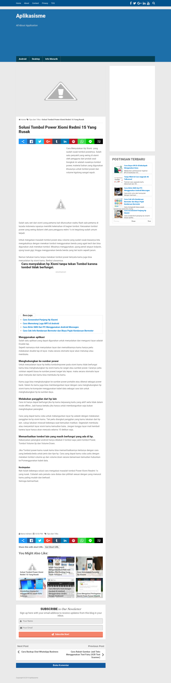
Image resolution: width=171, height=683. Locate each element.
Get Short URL (52, 547)
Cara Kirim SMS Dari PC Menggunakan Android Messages (51, 327)
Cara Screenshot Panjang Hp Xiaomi (40, 319)
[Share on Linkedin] (65, 141)
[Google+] (139, 3)
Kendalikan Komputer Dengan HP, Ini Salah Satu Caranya (31, 593)
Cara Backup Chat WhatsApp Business (39, 651)
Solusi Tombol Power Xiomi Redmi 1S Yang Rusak (57, 129)
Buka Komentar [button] (61, 665)
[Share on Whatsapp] (82, 141)
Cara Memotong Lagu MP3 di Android (41, 323)
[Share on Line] (90, 141)
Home (133, 221)
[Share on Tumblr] (56, 141)
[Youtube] (148, 3)
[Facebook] (131, 3)
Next (149, 221)
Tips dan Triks (52, 534)
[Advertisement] (108, 33)
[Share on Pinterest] (73, 141)
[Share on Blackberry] (98, 141)
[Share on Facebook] (31, 141)
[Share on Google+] (48, 141)
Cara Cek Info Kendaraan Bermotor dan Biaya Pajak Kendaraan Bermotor (58, 330)
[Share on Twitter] (40, 141)
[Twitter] (134, 3)
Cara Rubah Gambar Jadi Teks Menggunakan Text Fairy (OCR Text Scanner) (83, 654)
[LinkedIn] (144, 3)
